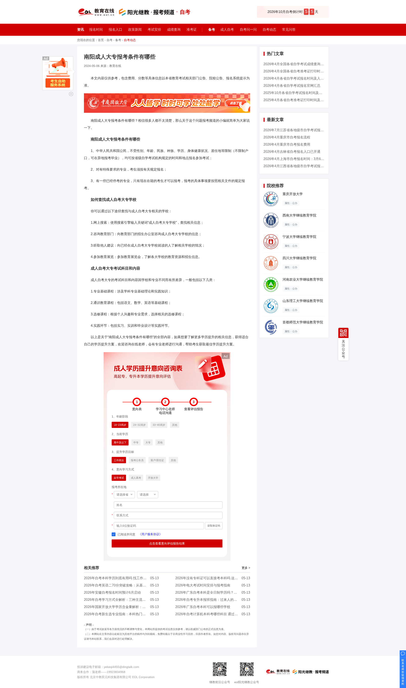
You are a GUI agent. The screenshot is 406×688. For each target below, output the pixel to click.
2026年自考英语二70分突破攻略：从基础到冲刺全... (123, 585)
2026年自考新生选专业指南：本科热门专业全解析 (121, 614)
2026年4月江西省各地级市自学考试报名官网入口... (301, 166)
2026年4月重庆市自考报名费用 (286, 144)
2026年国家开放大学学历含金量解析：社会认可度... (123, 607)
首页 (101, 40)
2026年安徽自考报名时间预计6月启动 (112, 592)
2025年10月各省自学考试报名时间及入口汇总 (297, 93)
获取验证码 (213, 525)
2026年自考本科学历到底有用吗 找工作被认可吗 (120, 578)
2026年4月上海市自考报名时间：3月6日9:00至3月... (302, 159)
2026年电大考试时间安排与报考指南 (202, 585)
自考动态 (130, 40)
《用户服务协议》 (150, 534)
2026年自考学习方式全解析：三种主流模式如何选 (121, 599)
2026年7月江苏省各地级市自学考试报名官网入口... (301, 130)
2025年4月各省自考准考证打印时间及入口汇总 (298, 100)
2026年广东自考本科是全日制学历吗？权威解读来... (214, 592)
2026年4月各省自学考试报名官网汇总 (291, 85)
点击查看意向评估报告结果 (167, 543)
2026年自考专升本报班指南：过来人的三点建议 (211, 599)
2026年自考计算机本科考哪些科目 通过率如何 (210, 614)
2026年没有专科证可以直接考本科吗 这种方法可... (213, 578)
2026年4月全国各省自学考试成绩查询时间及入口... (301, 64)
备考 (211, 29)
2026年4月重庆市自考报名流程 (286, 137)
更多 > (246, 567)
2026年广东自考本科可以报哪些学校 (202, 607)
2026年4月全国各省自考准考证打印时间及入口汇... (301, 71)
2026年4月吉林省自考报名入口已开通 (291, 151)
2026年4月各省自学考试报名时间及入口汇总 (297, 78)
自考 (109, 40)
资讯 (80, 29)
